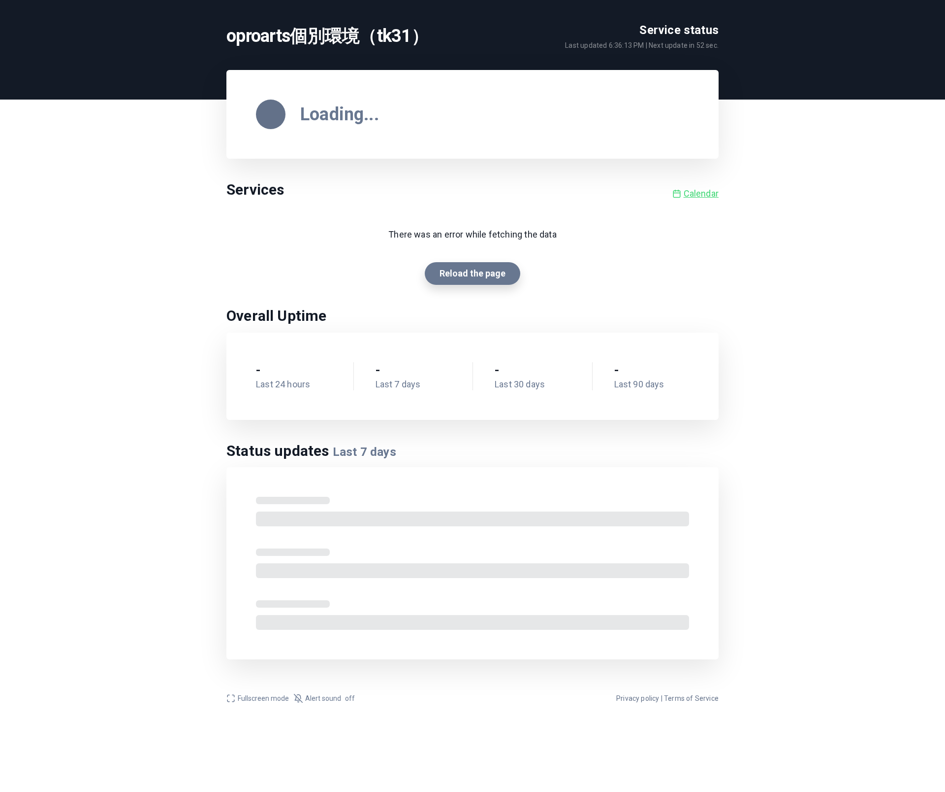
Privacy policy (638, 698)
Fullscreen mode (263, 698)
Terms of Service (691, 698)
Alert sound (330, 698)
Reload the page (472, 273)
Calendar (701, 193)
